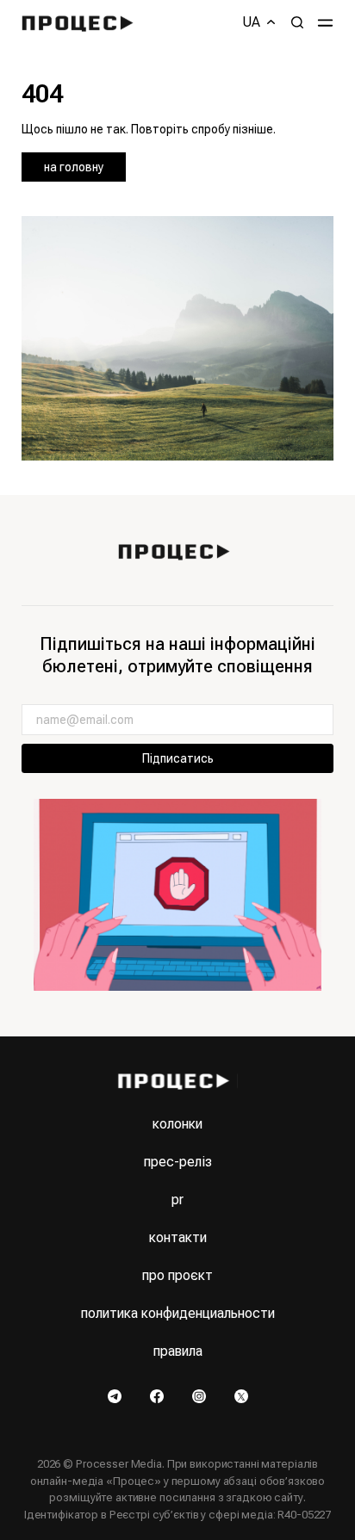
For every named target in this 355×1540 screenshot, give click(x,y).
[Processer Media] (81, 22)
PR (177, 1199)
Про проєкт (177, 1275)
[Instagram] (200, 1394)
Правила (177, 1351)
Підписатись (178, 758)
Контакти (178, 1237)
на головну (73, 167)
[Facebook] (158, 1394)
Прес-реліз (178, 1161)
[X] (241, 1394)
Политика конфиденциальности (178, 1313)
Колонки (177, 1124)
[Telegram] (116, 1394)
